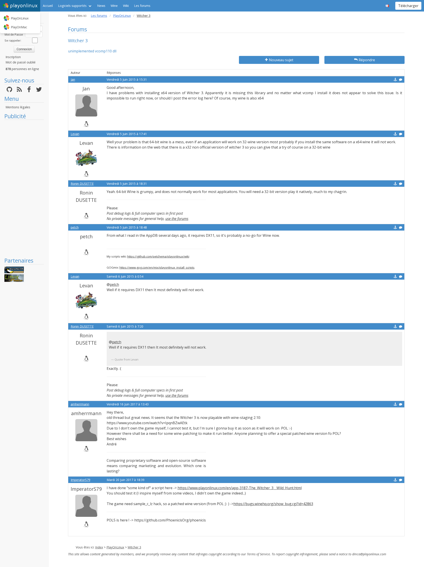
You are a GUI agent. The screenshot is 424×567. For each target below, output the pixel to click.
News (101, 6)
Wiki (126, 6)
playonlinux (24, 6)
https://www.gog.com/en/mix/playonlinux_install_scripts (157, 267)
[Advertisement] (24, 188)
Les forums (142, 6)
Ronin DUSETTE (82, 183)
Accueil (48, 6)
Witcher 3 (134, 547)
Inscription (13, 57)
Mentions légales (18, 107)
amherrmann (80, 404)
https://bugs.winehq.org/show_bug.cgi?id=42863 (273, 503)
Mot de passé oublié (21, 62)
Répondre (367, 59)
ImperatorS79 (80, 480)
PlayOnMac (19, 27)
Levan (75, 134)
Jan (73, 79)
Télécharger (408, 5)
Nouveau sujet (281, 59)
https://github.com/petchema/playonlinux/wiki (158, 256)
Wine (114, 6)
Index (99, 547)
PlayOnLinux (19, 18)
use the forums (176, 218)
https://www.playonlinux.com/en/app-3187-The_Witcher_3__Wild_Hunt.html (240, 487)
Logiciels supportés (72, 6)
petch (75, 227)
